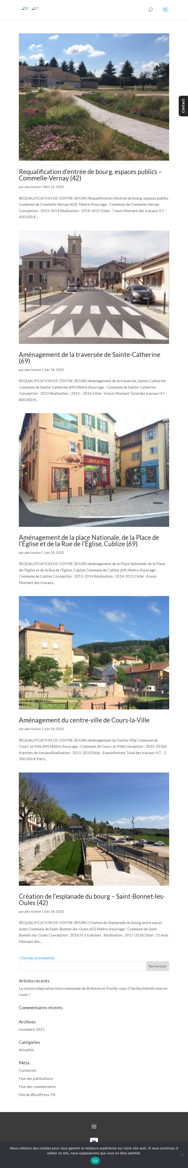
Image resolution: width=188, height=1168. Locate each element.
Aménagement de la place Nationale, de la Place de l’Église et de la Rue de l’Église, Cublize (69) (89, 540)
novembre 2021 (32, 1029)
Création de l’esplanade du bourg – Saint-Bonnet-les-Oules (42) (92, 899)
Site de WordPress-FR (37, 1094)
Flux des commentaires (37, 1086)
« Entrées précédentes (37, 958)
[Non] (181, 1155)
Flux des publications (36, 1078)
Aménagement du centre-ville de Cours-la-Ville (84, 720)
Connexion (27, 1070)
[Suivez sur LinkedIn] (94, 1142)
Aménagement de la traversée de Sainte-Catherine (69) (89, 358)
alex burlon (32, 187)
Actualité (26, 1049)
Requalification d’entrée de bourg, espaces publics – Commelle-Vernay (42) (90, 175)
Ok (95, 1161)
